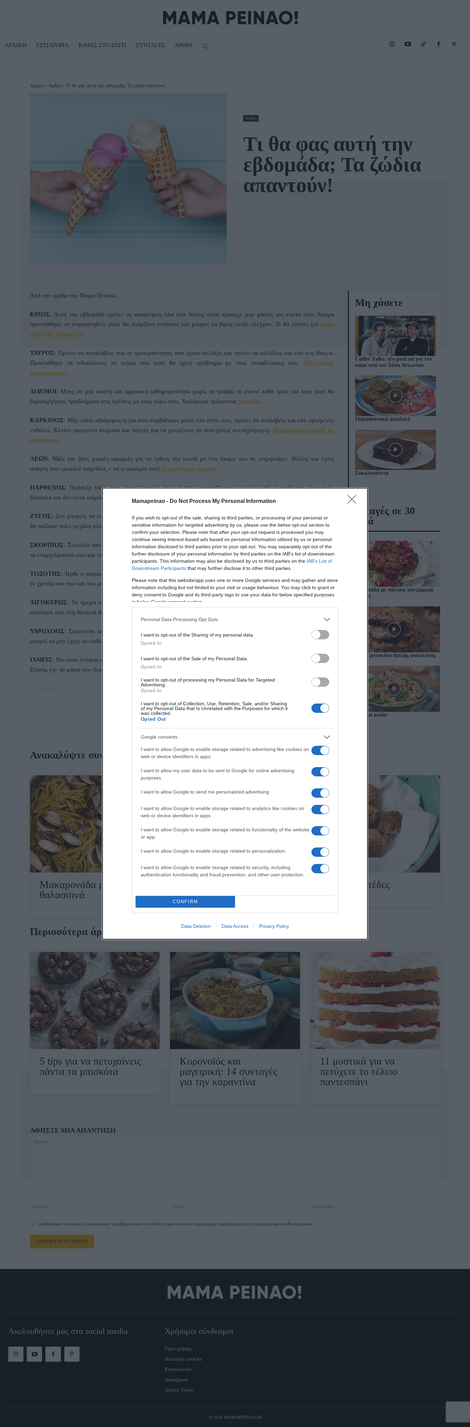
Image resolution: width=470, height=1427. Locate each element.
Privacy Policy (274, 926)
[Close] (354, 501)
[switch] (320, 634)
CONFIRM (185, 901)
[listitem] (235, 619)
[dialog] (235, 713)
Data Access (235, 926)
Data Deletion (196, 926)
